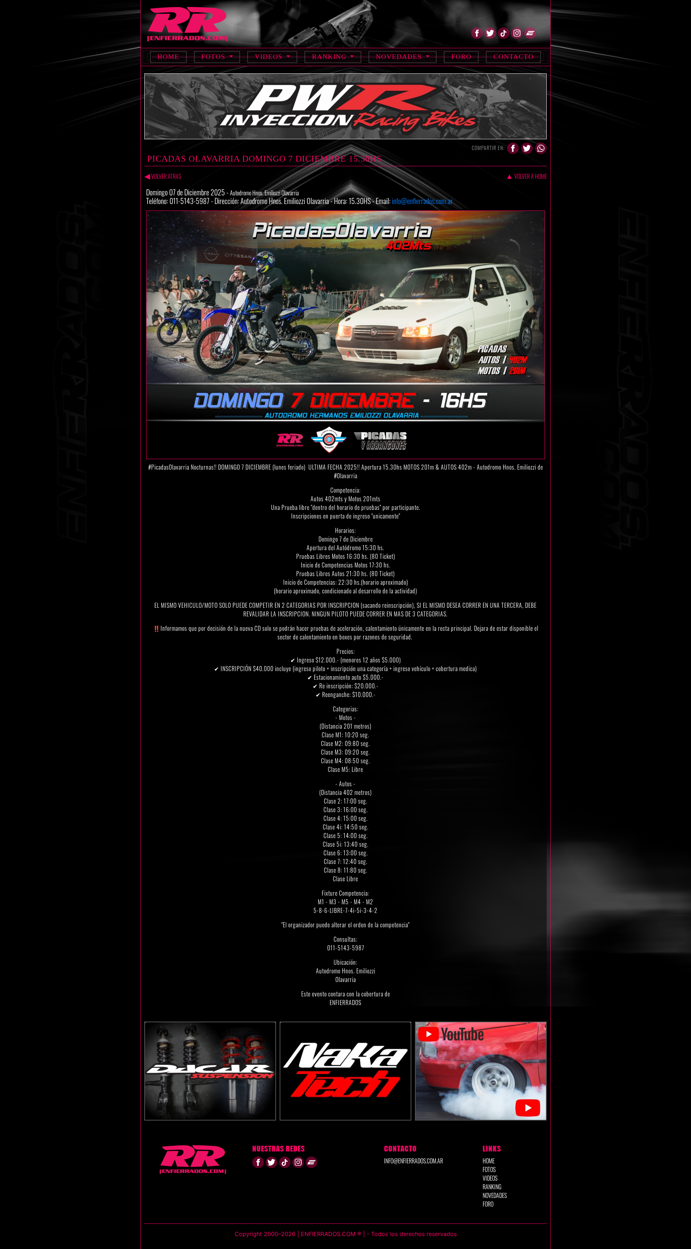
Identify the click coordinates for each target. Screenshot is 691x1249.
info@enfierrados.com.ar (422, 200)
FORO (488, 1204)
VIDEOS (490, 1178)
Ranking (330, 56)
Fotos (214, 56)
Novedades (400, 56)
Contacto (513, 56)
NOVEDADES (495, 1195)
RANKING (492, 1186)
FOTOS (489, 1169)
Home (168, 56)
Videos (270, 56)
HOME (488, 1161)
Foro (461, 56)
